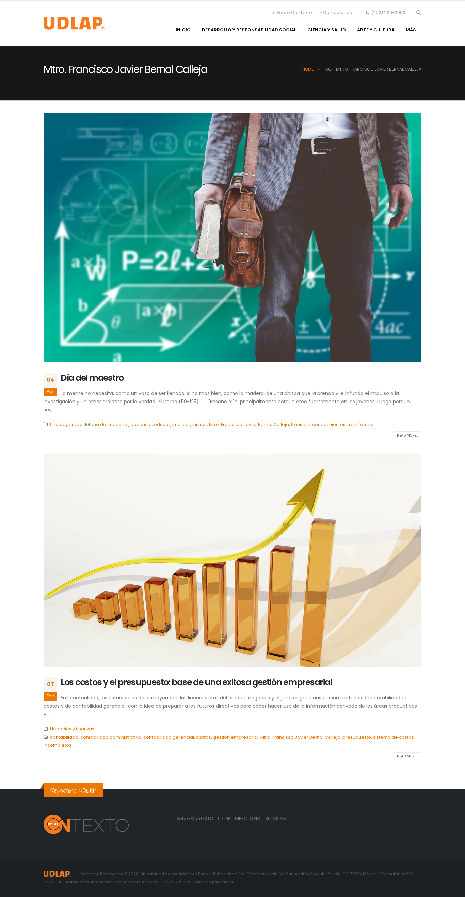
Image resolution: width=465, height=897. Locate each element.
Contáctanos (337, 12)
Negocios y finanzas (72, 729)
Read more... (407, 435)
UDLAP (224, 818)
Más (411, 30)
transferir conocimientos (318, 424)
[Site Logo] (74, 23)
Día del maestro (92, 378)
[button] (418, 13)
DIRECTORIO (248, 818)
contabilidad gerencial (168, 737)
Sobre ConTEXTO (194, 818)
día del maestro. (110, 424)
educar (162, 424)
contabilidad (64, 737)
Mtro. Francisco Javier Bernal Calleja (249, 424)
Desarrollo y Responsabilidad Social (249, 30)
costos (203, 737)
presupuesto (356, 737)
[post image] (232, 237)
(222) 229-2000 (388, 12)
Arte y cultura (376, 30)
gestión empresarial (235, 737)
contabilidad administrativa (110, 737)
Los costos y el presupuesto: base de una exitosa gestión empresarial (196, 682)
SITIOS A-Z (276, 818)
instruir (199, 424)
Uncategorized (66, 424)
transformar (361, 424)
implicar (181, 424)
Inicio (183, 30)
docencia (141, 424)
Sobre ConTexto (294, 12)
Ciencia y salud (326, 30)
